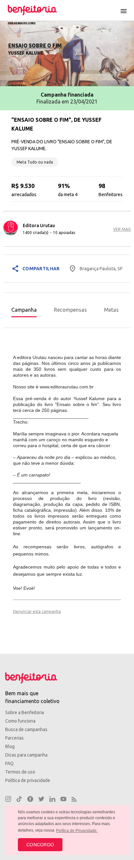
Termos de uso (20, 771)
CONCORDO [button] (40, 844)
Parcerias (14, 738)
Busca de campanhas (26, 729)
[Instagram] (8, 800)
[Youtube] (63, 800)
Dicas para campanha (26, 755)
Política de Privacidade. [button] (77, 830)
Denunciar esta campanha (37, 611)
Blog (10, 746)
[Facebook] (30, 800)
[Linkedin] (52, 800)
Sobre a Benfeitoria (24, 712)
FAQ (9, 763)
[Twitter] (41, 800)
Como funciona (20, 721)
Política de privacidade (27, 780)
